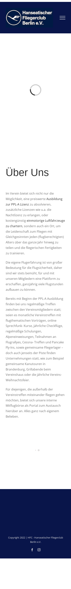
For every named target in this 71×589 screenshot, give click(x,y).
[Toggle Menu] (62, 17)
